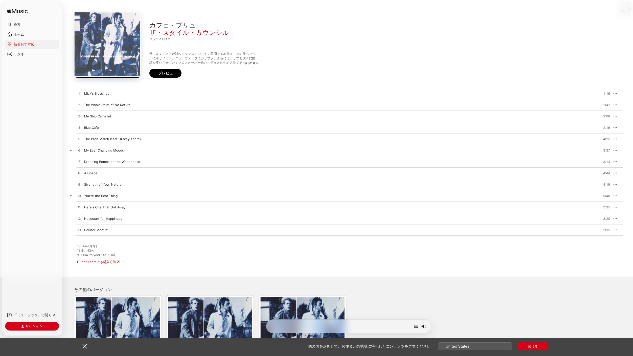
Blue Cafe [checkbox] (91, 128)
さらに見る (251, 63)
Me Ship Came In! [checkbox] (97, 116)
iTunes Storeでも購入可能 (96, 262)
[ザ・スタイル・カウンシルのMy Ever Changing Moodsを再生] (79, 150)
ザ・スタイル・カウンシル (189, 32)
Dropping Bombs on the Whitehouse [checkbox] (112, 162)
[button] (32, 24)
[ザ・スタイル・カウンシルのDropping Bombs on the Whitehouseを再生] (79, 162)
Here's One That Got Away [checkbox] (104, 207)
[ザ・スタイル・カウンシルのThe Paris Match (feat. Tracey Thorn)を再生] (79, 139)
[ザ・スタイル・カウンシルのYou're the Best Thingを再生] (79, 196)
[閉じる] (85, 346)
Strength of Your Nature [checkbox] (103, 184)
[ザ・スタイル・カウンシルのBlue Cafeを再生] (79, 128)
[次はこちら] (416, 326)
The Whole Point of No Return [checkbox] (107, 105)
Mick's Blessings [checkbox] (96, 93)
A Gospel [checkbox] (91, 173)
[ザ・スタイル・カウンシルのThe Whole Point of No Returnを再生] (79, 105)
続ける (533, 346)
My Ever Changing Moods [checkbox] (104, 150)
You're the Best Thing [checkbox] (101, 196)
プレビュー (604, 93)
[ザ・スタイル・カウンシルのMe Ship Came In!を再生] (79, 116)
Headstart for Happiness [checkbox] (103, 219)
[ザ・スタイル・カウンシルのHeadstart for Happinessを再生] (79, 219)
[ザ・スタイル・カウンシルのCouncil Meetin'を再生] (79, 230)
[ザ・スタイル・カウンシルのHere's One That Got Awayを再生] (79, 207)
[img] (17, 11)
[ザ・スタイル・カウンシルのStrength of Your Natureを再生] (79, 184)
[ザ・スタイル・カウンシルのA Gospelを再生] (79, 173)
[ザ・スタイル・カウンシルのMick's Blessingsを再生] (79, 93)
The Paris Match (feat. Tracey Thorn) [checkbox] (112, 139)
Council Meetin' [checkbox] (96, 230)
